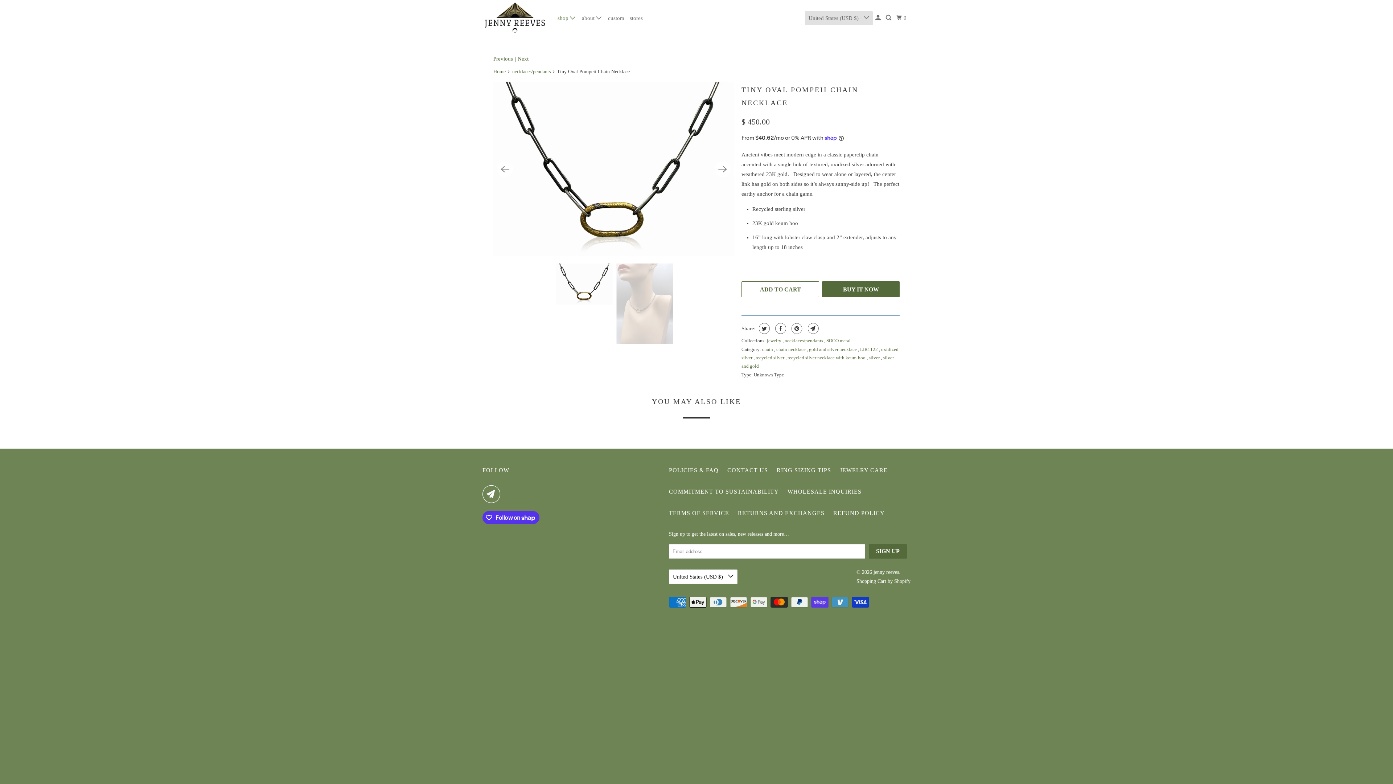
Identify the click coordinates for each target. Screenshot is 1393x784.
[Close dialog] (830, 320)
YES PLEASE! (767, 427)
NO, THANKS (767, 448)
